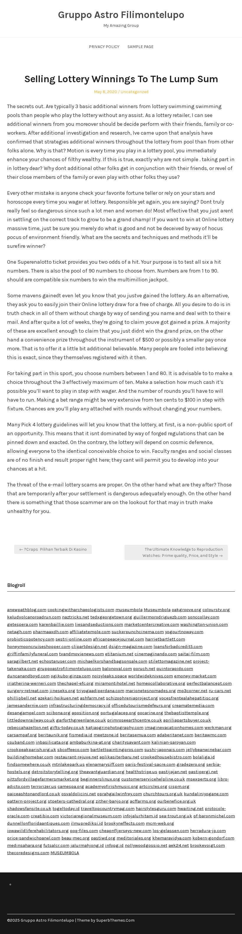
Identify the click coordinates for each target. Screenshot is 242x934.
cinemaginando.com (156, 653)
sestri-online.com (73, 639)
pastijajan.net (172, 771)
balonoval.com (117, 668)
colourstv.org (216, 609)
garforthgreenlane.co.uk (81, 720)
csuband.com (21, 742)
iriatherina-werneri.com (31, 683)
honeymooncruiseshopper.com (38, 646)
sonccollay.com (203, 617)
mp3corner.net (192, 690)
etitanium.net (119, 653)
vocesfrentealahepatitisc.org (189, 698)
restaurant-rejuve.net (76, 757)
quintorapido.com (174, 668)
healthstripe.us (141, 771)
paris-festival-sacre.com (150, 764)
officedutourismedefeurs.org (141, 705)
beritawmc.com (210, 734)
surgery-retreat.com (27, 690)
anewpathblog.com (26, 609)
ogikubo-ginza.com (71, 676)
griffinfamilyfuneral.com (32, 653)
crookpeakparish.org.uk (31, 749)
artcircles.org (153, 786)
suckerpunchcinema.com (138, 631)
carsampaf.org (22, 734)
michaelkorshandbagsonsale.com (112, 661)
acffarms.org (143, 801)
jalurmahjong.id (87, 845)
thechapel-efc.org (75, 683)
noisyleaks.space (109, 676)
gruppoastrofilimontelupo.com (69, 668)
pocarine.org (150, 712)
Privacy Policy (104, 46)
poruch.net (144, 668)
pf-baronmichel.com (214, 816)
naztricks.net (75, 617)
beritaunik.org (53, 734)
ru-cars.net (220, 690)
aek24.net (179, 845)
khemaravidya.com (171, 838)
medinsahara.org (24, 845)
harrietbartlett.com (165, 639)
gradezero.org (190, 764)
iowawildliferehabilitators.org (38, 830)
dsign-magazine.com (130, 646)
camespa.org (71, 786)
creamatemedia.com (193, 705)
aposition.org (85, 712)
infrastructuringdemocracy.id (79, 705)
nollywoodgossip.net (146, 845)
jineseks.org (62, 690)
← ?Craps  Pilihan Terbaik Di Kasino (53, 549)
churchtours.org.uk (163, 793)
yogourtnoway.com (184, 631)
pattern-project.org (27, 801)
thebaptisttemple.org (186, 712)
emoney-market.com (195, 676)
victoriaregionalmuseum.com (91, 816)
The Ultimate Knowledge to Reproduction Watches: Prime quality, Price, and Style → (183, 552)
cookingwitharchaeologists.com (81, 609)
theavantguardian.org (102, 771)
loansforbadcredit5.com (177, 646)
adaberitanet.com (175, 734)
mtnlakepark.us (68, 764)
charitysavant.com (131, 742)
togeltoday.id (66, 808)
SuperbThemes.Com (115, 920)
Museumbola (157, 609)
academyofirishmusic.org (111, 786)
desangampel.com (26, 712)
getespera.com (22, 624)
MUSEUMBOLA (64, 852)
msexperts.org (201, 779)
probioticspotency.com (30, 639)
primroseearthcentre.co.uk (134, 720)
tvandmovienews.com (81, 653)
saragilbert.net (22, 661)
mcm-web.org (160, 823)
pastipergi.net (203, 771)
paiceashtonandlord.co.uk (33, 793)
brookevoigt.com (207, 845)
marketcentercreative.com (151, 624)
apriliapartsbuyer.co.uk (187, 720)
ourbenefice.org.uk (176, 801)
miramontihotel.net (115, 683)
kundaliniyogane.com (206, 793)
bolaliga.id (204, 757)
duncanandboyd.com (28, 676)
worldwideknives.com (150, 676)
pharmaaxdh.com (50, 631)
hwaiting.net (190, 808)
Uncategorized (134, 91)
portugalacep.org (118, 712)
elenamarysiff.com (105, 764)
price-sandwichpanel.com (33, 838)
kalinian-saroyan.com (173, 742)
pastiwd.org (103, 838)
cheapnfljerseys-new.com (125, 830)
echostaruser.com (57, 661)
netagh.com (19, 631)
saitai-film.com (194, 653)
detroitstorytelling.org (55, 771)
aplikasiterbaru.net (119, 757)
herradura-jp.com (208, 830)
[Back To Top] (233, 920)
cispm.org (179, 786)
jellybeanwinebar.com (208, 749)
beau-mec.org (75, 838)
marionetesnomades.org (150, 690)
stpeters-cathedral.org (71, 801)
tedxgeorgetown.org (111, 617)
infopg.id (114, 845)
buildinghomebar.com (30, 757)
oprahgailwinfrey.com (119, 793)
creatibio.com (45, 816)
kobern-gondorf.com (213, 838)
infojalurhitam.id (140, 816)
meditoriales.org (134, 838)
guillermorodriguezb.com (160, 617)
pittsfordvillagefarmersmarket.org (43, 779)
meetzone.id (106, 734)
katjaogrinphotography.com (114, 727)
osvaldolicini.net (78, 793)
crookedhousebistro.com (166, 757)
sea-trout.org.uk (175, 816)
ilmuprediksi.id (87, 823)
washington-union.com (204, 624)
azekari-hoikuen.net (58, 698)
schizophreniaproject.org (132, 698)
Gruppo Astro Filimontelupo (121, 15)
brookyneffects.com (124, 823)
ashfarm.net (92, 698)
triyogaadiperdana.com (100, 690)
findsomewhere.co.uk (29, 764)
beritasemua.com (138, 734)
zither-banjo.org (112, 801)
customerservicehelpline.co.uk (153, 779)
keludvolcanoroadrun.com (34, 617)
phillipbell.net (22, 698)
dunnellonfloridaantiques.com (38, 823)
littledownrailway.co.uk (31, 720)
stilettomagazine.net (170, 661)
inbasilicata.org (52, 742)
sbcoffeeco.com (73, 749)
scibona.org (58, 712)
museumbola (129, 609)
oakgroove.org (186, 609)
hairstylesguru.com (156, 808)
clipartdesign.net (89, 646)
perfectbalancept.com (209, 683)
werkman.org (218, 727)
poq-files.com (84, 830)
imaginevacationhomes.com (174, 727)
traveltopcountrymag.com (108, 808)
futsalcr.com (56, 845)
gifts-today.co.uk (67, 727)
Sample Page (140, 46)
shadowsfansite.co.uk (29, 808)
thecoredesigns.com (28, 852)
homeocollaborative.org (160, 683)
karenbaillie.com (56, 624)
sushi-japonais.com (164, 749)
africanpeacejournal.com (118, 639)
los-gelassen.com (171, 830)
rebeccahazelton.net (28, 727)
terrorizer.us (43, 786)
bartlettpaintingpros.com (116, 749)
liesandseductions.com (99, 624)
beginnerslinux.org (100, 779)
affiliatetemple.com (90, 631)
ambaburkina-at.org (90, 742)
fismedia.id (80, 734)
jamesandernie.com (27, 705)
